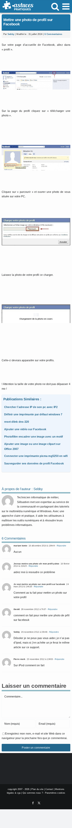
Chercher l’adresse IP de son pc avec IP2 (31, 407)
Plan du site (37, 789)
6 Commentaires (53, 34)
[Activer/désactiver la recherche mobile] (55, 6)
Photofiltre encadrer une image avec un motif (33, 436)
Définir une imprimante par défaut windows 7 (33, 414)
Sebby (11, 34)
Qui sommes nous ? (33, 793)
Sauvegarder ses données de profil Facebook (34, 463)
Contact (49, 789)
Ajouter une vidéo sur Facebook (25, 429)
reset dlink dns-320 (16, 421)
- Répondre (60, 546)
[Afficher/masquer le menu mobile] (66, 6)
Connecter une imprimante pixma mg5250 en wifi (36, 456)
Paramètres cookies (55, 793)
